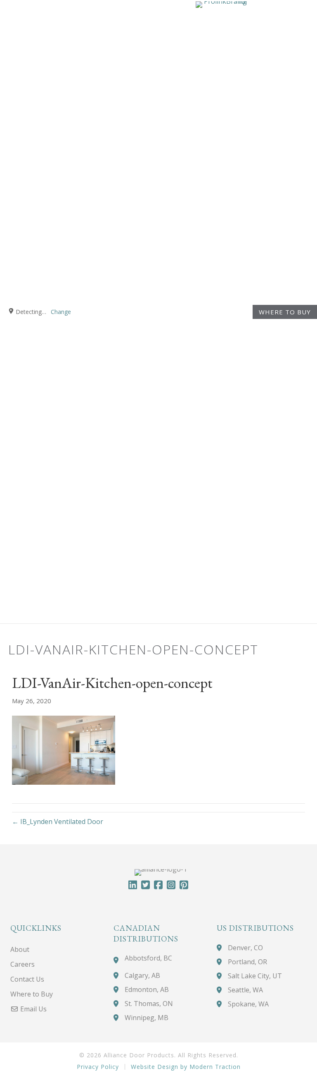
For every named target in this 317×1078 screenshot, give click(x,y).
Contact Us (27, 979)
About (19, 949)
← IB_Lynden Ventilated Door (57, 821)
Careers (22, 964)
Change (61, 312)
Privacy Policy (98, 1067)
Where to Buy (285, 312)
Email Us (33, 1008)
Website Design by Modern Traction (186, 1067)
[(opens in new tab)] (221, 310)
